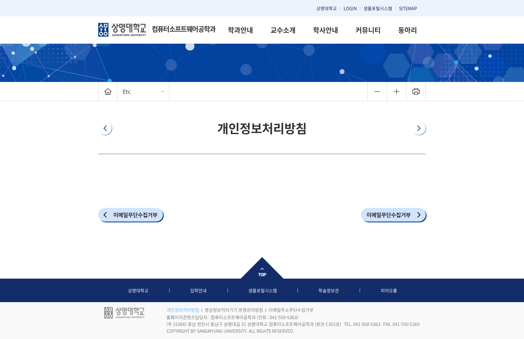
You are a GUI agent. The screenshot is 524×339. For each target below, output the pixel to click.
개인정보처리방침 (182, 309)
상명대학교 (326, 8)
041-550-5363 (283, 317)
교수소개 (283, 30)
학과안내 (240, 30)
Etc (127, 91)
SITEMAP (408, 8)
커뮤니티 (368, 30)
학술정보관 (328, 290)
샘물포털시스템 (262, 290)
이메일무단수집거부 (135, 215)
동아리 (407, 30)
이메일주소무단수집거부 (291, 309)
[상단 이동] (262, 268)
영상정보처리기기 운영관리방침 (234, 309)
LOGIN (350, 8)
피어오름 (389, 290)
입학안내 (198, 290)
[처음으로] (107, 91)
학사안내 (325, 30)
